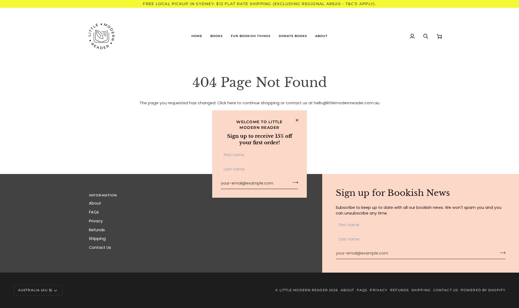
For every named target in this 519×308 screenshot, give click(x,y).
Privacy (96, 221)
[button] (216, 36)
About (95, 203)
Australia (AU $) (35, 290)
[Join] (293, 182)
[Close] (299, 120)
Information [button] (103, 195)
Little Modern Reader (304, 290)
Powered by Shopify (483, 290)
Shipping (97, 238)
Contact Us (100, 247)
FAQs (94, 212)
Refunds (97, 230)
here (231, 103)
